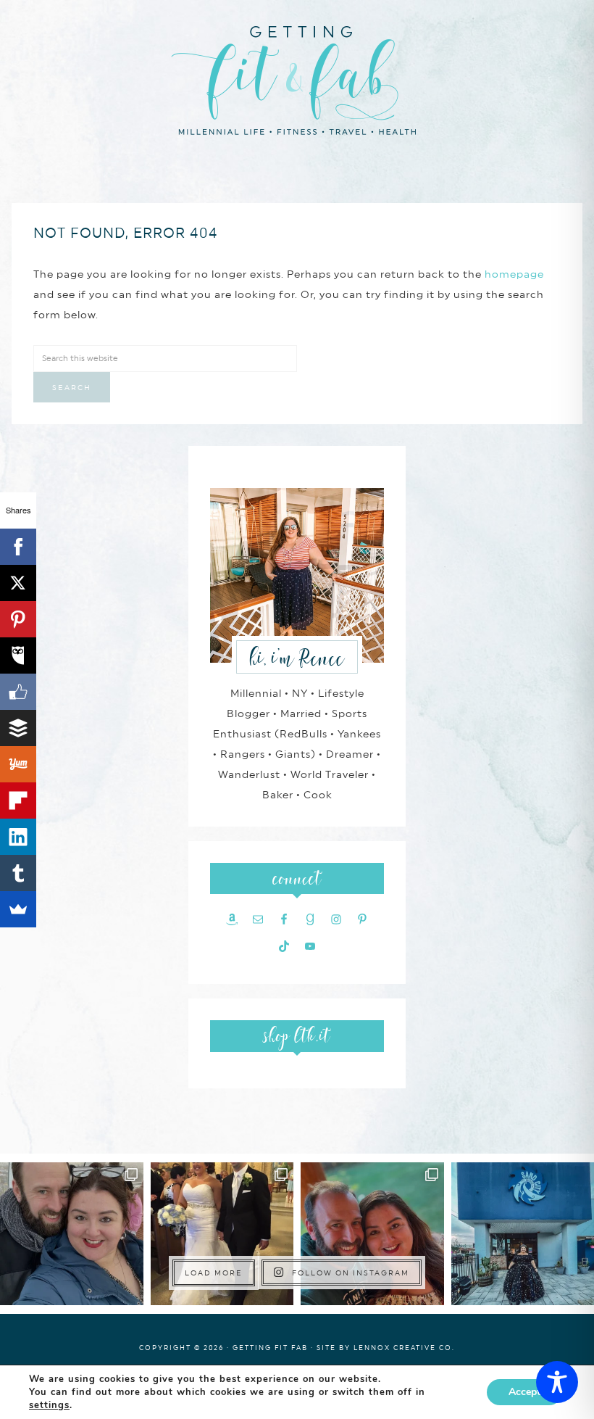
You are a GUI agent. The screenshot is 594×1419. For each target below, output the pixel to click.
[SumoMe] (18, 909)
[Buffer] (18, 728)
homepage (514, 274)
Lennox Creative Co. (404, 1348)
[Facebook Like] (18, 692)
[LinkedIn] (18, 837)
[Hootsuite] (18, 655)
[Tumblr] (18, 873)
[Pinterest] (18, 619)
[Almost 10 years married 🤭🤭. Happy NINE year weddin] (222, 1234)
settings (49, 1405)
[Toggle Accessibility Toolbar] (557, 1382)
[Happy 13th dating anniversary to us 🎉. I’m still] (71, 1234)
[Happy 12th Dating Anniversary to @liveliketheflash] (372, 1234)
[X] (18, 583)
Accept (524, 1392)
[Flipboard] (18, 800)
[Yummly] (18, 764)
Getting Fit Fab (297, 78)
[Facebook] (18, 547)
